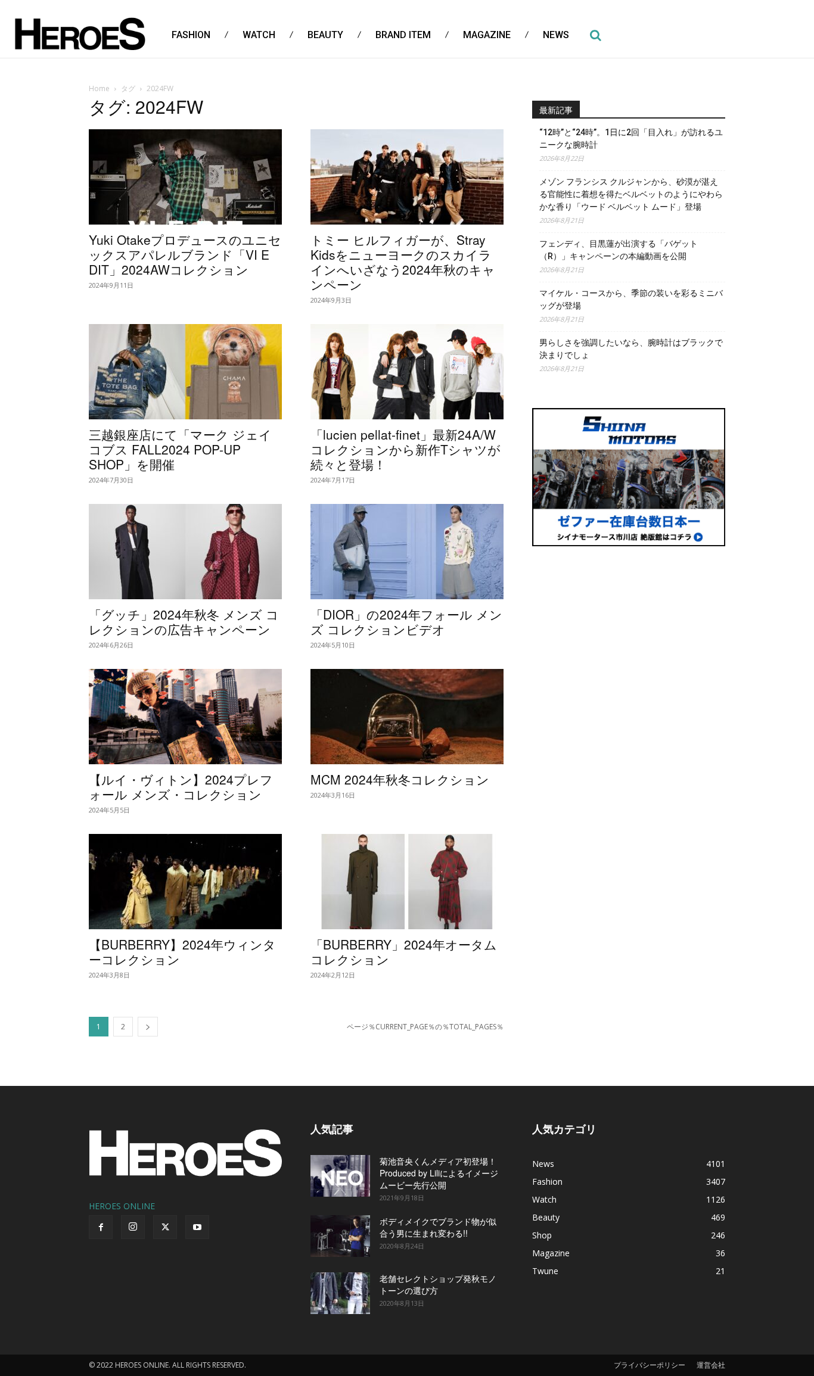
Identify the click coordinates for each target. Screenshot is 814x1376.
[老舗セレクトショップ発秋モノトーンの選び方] (340, 1293)
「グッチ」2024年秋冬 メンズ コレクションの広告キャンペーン (184, 621)
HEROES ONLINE (122, 1206)
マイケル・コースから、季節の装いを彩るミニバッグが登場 (631, 299)
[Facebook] (101, 1227)
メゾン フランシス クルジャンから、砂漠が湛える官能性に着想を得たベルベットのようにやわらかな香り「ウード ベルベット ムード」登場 (631, 194)
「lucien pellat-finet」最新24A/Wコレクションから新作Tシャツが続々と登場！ (405, 449)
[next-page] (148, 1026)
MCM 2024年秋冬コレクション (399, 779)
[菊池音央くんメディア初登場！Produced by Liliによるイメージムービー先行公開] (340, 1176)
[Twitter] (165, 1227)
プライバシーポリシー (649, 1365)
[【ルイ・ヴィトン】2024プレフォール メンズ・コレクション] (185, 716)
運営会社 (711, 1365)
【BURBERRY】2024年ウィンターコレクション (182, 951)
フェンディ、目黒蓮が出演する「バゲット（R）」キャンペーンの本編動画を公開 (618, 250)
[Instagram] (133, 1227)
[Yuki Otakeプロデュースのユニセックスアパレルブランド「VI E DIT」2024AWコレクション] (185, 177)
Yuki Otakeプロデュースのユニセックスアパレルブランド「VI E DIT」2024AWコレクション (185, 254)
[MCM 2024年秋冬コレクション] (407, 716)
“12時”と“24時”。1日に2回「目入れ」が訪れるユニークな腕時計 (631, 138)
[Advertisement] (628, 646)
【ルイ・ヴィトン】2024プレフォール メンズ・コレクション (181, 786)
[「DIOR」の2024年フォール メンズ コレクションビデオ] (407, 551)
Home (99, 88)
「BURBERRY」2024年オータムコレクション (403, 951)
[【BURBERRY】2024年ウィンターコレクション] (185, 881)
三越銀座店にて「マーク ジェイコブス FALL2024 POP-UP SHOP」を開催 (180, 449)
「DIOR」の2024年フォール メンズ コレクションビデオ (406, 621)
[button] (595, 35)
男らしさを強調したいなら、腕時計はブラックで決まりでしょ (631, 349)
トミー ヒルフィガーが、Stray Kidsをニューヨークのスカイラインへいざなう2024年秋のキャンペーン (402, 262)
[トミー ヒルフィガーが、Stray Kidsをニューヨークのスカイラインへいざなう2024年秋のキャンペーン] (407, 177)
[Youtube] (197, 1227)
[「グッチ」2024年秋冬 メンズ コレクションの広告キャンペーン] (185, 551)
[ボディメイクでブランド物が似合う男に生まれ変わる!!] (340, 1236)
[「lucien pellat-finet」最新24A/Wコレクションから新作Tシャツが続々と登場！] (407, 371)
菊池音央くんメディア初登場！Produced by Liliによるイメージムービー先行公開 (439, 1173)
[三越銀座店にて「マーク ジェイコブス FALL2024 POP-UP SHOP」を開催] (185, 371)
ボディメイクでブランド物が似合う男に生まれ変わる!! (438, 1227)
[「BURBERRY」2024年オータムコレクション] (407, 881)
